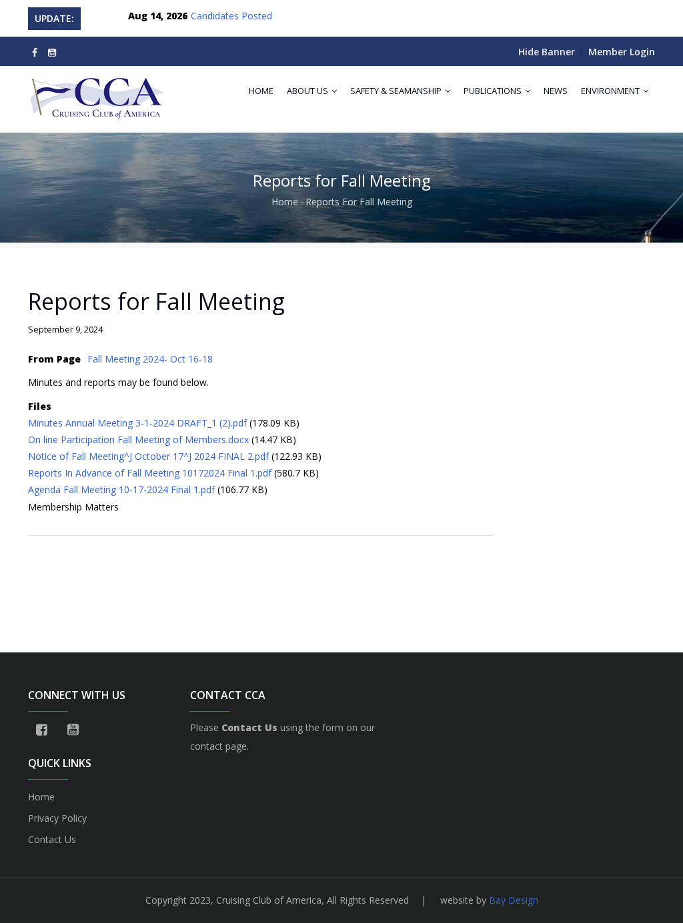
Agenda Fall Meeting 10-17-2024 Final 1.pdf (121, 489)
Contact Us (52, 839)
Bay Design (513, 900)
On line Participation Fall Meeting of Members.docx (138, 439)
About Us (308, 91)
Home (261, 91)
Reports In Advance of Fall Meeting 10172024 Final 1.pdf (149, 472)
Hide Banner (546, 51)
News (556, 91)
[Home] (98, 92)
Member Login (621, 51)
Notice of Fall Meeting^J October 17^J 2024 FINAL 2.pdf (148, 456)
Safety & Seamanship (397, 91)
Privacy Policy (57, 818)
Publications (494, 91)
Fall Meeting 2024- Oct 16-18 (150, 359)
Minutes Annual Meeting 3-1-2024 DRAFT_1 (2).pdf (137, 423)
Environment (611, 91)
